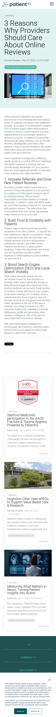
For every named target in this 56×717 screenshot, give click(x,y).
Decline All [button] (35, 711)
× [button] (49, 678)
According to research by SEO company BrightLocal (24, 308)
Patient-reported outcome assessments (24, 240)
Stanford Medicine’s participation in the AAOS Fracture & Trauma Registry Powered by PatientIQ (27, 420)
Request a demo (12, 333)
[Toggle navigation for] (28, 646)
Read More (44, 454)
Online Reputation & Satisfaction (20, 67)
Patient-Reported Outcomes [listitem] (21, 535)
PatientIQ (12, 598)
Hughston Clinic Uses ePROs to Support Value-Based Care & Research (28, 502)
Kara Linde (12, 430)
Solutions (26, 670)
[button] (52, 3)
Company (27, 657)
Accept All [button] (20, 711)
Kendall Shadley (12, 60)
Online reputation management (19, 158)
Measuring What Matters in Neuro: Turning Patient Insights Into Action (26, 590)
